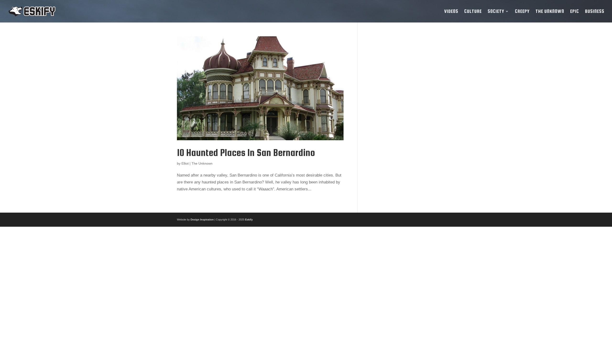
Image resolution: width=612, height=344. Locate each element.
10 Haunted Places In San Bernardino (246, 152)
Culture (473, 12)
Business (594, 12)
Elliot (185, 163)
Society (496, 12)
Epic (574, 12)
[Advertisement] (400, 108)
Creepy (522, 12)
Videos (451, 12)
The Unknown (550, 12)
